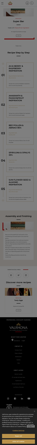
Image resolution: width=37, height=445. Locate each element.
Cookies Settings (18, 430)
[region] (18, 426)
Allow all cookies (18, 441)
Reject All (18, 436)
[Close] (34, 411)
